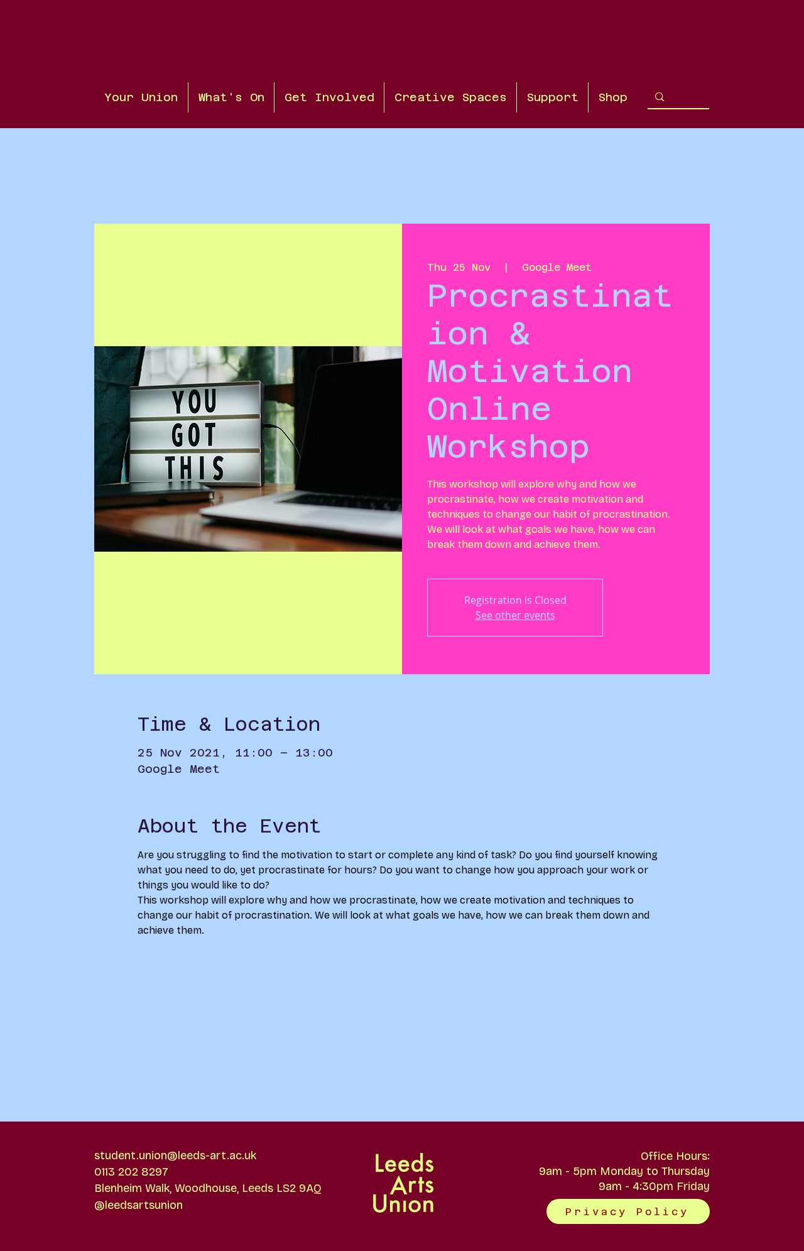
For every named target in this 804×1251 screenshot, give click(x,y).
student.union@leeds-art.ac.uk (175, 1155)
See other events (515, 615)
